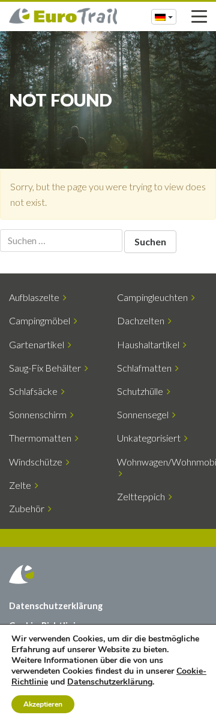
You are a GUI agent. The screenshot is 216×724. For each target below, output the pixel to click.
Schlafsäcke (35, 391)
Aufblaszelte (36, 297)
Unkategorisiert (150, 437)
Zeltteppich (143, 496)
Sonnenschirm (39, 414)
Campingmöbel (41, 320)
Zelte (22, 485)
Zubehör (28, 508)
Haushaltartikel (150, 344)
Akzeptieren (42, 704)
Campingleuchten (154, 297)
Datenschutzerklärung (56, 606)
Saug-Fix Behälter (47, 367)
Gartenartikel (38, 344)
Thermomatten (42, 437)
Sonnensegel (144, 414)
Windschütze (37, 461)
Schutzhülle (142, 391)
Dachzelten (142, 320)
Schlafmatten (146, 367)
